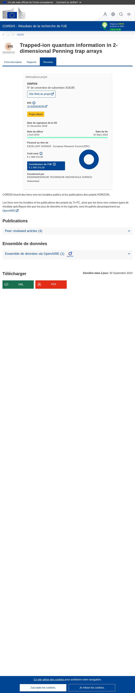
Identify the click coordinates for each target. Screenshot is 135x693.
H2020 (20, 34)
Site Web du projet (40, 94)
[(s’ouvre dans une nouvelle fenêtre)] (13, 12)
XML (21, 284)
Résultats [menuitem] (48, 62)
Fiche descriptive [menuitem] (13, 62)
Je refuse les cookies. (92, 687)
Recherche (121, 14)
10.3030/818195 (35, 106)
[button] (113, 14)
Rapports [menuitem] (31, 62)
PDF (53, 284)
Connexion (105, 14)
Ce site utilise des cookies (49, 679)
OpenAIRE (9, 210)
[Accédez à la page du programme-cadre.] (8, 48)
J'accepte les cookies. (43, 687)
